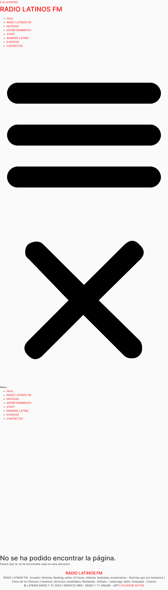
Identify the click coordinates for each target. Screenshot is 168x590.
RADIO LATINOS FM (31, 9)
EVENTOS (13, 42)
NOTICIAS (13, 26)
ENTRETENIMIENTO (19, 30)
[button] (84, 218)
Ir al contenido (9, 2)
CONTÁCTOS (15, 45)
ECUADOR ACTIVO (132, 585)
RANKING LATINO (18, 38)
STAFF (10, 34)
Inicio (10, 18)
